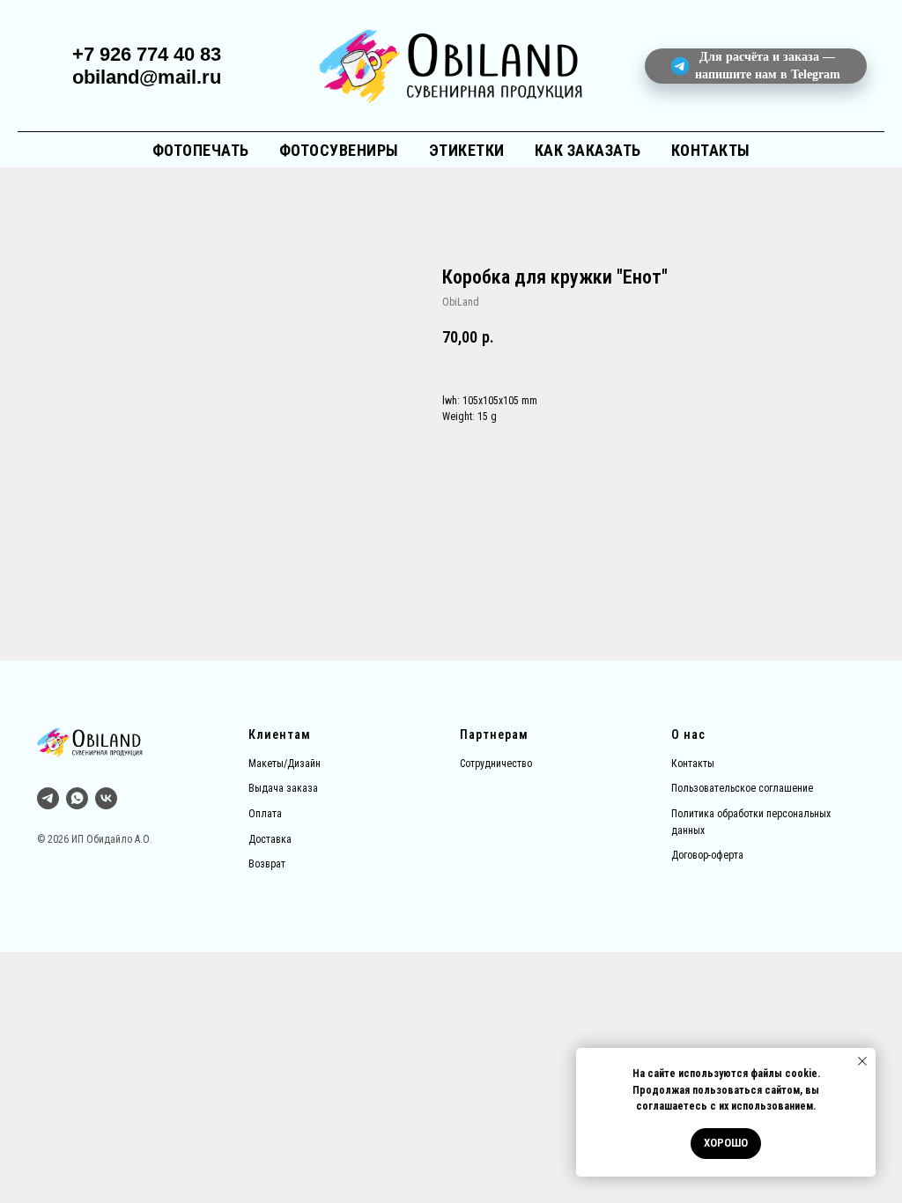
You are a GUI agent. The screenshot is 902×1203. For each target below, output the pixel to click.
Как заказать (588, 150)
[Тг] (48, 798)
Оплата (265, 814)
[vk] (106, 798)
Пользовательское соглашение (742, 788)
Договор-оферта (707, 855)
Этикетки (467, 150)
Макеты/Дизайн (284, 763)
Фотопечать (200, 150)
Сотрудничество (496, 763)
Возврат (266, 864)
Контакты (710, 150)
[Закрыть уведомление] (862, 1061)
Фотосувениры (339, 150)
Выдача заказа (283, 788)
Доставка (270, 839)
